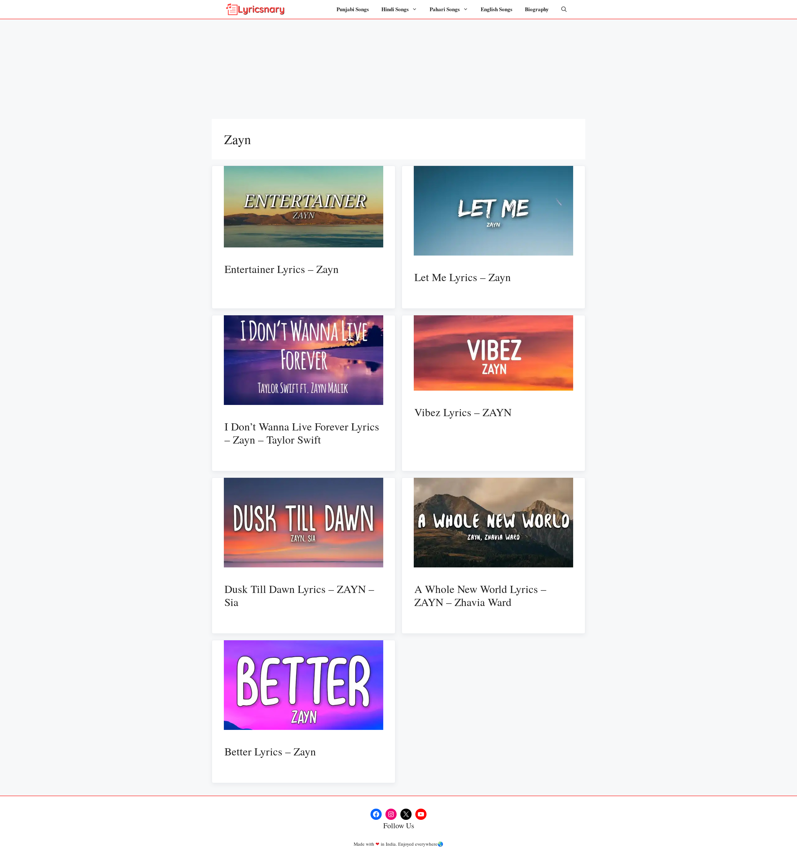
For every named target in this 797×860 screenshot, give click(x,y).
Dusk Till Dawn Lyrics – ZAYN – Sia (299, 595)
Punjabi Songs (353, 9)
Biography (537, 9)
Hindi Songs (395, 9)
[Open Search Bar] (564, 9)
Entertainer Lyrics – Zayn (281, 268)
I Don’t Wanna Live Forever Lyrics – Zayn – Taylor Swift (301, 433)
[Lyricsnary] (255, 9)
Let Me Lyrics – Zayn (462, 277)
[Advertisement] (398, 66)
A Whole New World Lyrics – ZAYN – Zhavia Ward (480, 595)
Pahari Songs (445, 9)
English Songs (496, 9)
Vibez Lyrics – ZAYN (463, 412)
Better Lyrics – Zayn (270, 751)
